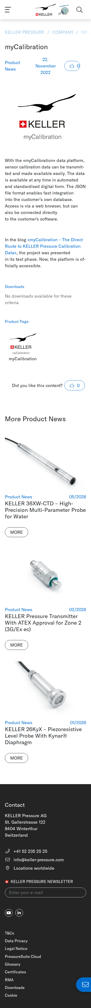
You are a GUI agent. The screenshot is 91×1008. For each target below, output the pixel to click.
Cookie (11, 995)
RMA (9, 979)
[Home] (45, 9)
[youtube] (9, 913)
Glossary (12, 964)
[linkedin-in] (19, 913)
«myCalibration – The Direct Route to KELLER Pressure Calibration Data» (44, 246)
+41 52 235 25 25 (29, 851)
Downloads (15, 987)
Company (62, 32)
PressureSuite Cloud (23, 956)
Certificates (15, 971)
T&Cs (9, 933)
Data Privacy (16, 940)
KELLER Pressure (25, 32)
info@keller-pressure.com (38, 859)
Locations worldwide (33, 868)
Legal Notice (16, 948)
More (16, 532)
